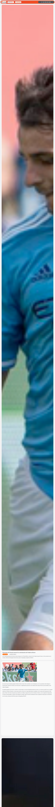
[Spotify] (50, 2)
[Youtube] (48, 2)
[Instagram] (42, 2)
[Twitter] (44, 2)
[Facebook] (46, 2)
